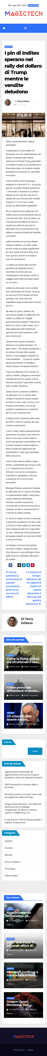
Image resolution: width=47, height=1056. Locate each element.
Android (8, 841)
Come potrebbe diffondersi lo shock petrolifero (22, 691)
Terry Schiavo (23, 101)
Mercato (8, 46)
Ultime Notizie (11, 876)
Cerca (7, 742)
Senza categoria (12, 862)
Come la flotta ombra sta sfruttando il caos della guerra (23, 662)
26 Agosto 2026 (16, 921)
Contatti (30, 1050)
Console (9, 848)
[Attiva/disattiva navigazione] (25, 28)
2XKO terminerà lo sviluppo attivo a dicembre (21, 945)
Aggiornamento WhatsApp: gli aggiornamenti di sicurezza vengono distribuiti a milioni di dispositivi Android (23, 775)
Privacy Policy (19, 1050)
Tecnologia (10, 869)
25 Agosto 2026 (16, 980)
